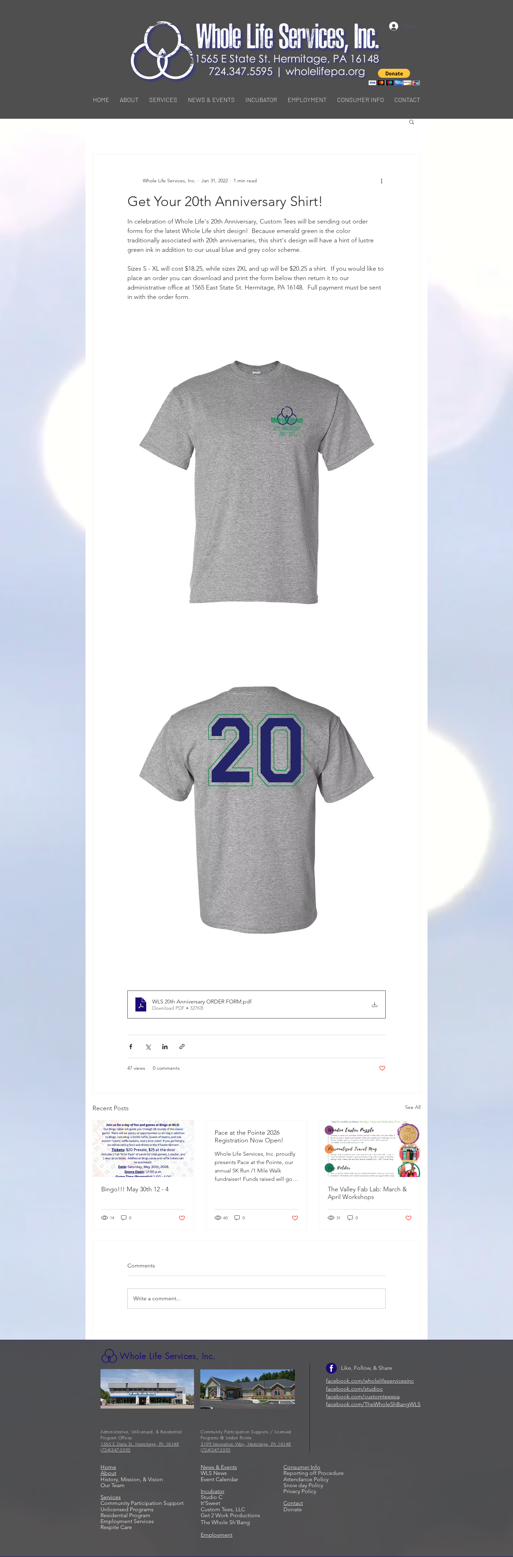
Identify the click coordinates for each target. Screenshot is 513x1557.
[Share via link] (182, 1046)
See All (413, 1107)
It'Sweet (210, 1503)
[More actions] (381, 180)
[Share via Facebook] (130, 1046)
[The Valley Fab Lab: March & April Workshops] (369, 1148)
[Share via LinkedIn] (165, 1046)
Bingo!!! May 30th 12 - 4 (135, 1189)
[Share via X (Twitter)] (147, 1046)
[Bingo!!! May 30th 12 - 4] (143, 1148)
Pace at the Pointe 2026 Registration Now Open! (249, 1136)
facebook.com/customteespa (363, 1396)
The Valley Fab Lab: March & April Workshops (367, 1193)
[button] (163, 100)
